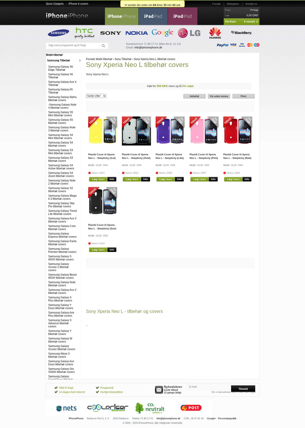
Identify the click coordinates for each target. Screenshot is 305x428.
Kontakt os (251, 3)
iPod (182, 16)
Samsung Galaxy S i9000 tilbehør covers (61, 258)
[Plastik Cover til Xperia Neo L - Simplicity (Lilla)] (170, 144)
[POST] (191, 414)
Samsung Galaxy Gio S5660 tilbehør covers (61, 370)
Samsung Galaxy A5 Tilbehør (60, 91)
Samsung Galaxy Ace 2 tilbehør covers (62, 291)
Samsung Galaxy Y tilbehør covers (59, 332)
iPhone (122, 16)
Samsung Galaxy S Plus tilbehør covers (60, 299)
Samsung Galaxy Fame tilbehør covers (62, 243)
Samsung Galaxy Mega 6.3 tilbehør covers (62, 197)
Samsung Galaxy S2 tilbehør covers (60, 190)
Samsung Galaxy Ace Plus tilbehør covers (61, 314)
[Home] (67, 13)
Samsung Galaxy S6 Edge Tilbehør (60, 68)
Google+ (211, 418)
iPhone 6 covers (78, 3)
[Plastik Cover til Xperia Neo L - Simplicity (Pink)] (204, 144)
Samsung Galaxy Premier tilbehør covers (62, 250)
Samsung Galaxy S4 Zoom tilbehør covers (61, 174)
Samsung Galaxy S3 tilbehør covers (60, 159)
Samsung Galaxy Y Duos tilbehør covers (60, 306)
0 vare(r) (249, 21)
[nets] (66, 414)
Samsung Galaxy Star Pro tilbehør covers (61, 205)
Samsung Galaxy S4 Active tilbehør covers (61, 167)
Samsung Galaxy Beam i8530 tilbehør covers (62, 276)
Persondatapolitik (227, 418)
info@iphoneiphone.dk (148, 47)
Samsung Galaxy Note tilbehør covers (61, 284)
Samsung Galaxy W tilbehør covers (60, 340)
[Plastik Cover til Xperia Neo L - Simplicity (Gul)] (102, 144)
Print (243, 96)
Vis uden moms (219, 96)
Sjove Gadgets (55, 3)
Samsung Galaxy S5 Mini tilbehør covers (60, 114)
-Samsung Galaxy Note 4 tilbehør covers (62, 106)
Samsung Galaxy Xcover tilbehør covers (61, 348)
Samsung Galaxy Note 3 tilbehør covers (61, 129)
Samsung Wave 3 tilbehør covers (59, 355)
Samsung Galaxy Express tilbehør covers (62, 235)
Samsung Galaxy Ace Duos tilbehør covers (61, 363)
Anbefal (194, 96)
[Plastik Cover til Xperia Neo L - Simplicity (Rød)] (237, 144)
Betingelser (233, 3)
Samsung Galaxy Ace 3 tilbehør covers (62, 220)
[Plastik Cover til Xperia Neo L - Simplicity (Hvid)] (136, 144)
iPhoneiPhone (76, 418)
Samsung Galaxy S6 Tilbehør (60, 76)
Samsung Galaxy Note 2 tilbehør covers (61, 182)
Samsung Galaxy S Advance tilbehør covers (59, 323)
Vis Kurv (230, 21)
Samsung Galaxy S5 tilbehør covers (60, 121)
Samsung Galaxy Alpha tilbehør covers (62, 99)
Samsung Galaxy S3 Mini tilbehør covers (60, 152)
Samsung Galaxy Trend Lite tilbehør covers (62, 212)
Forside (216, 3)
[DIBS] (108, 414)
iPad (153, 16)
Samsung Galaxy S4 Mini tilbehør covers (60, 136)
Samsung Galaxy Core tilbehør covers (62, 227)
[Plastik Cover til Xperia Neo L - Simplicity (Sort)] (102, 215)
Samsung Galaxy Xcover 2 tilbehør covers (58, 267)
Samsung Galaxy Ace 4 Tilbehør (62, 83)
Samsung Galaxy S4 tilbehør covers (60, 144)
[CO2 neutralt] (149, 414)
